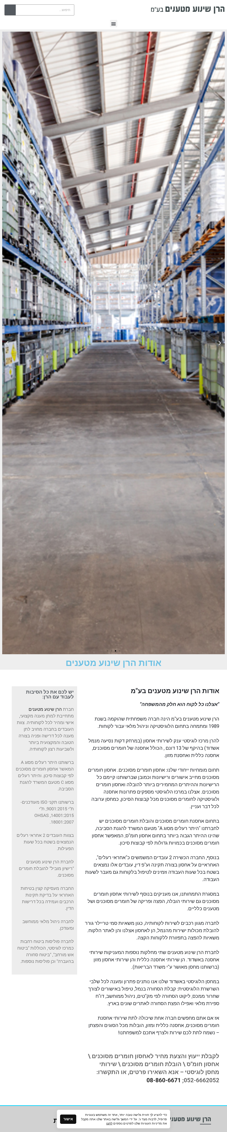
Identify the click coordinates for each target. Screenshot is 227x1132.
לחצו (109, 1123)
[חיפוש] (10, 10)
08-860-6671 (164, 1080)
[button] (113, 23)
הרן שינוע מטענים (185, 952)
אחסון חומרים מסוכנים (142, 770)
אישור (68, 1119)
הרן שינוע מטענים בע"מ (195, 719)
